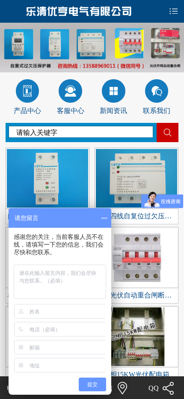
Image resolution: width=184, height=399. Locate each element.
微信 (106, 388)
